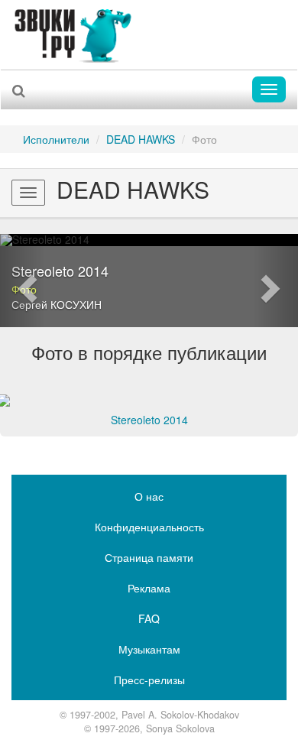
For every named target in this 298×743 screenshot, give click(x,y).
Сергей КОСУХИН (56, 304)
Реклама (149, 587)
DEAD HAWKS (140, 139)
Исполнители (56, 139)
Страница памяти (149, 557)
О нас (149, 496)
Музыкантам (149, 649)
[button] (22, 280)
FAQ (149, 618)
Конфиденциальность (149, 526)
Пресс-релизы (149, 679)
